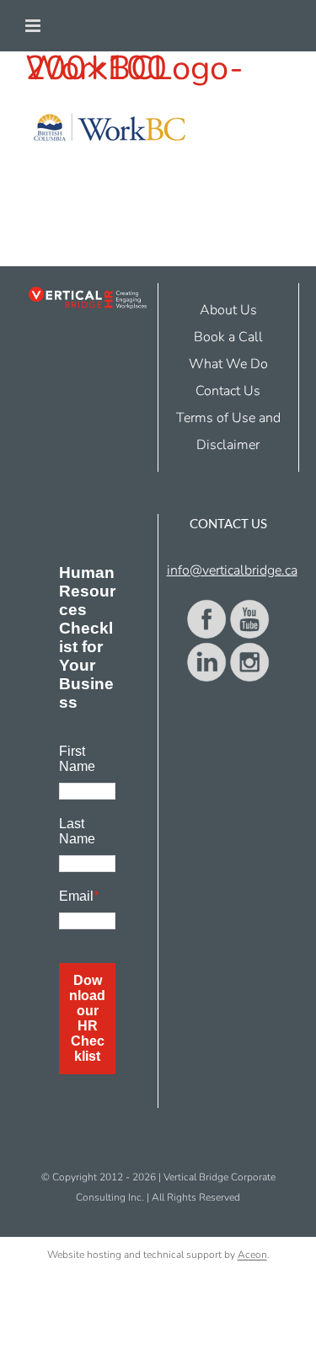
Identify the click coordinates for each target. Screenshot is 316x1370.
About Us (228, 310)
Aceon (252, 1254)
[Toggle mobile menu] (34, 26)
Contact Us (227, 391)
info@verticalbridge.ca (232, 570)
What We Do (228, 364)
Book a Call (228, 337)
